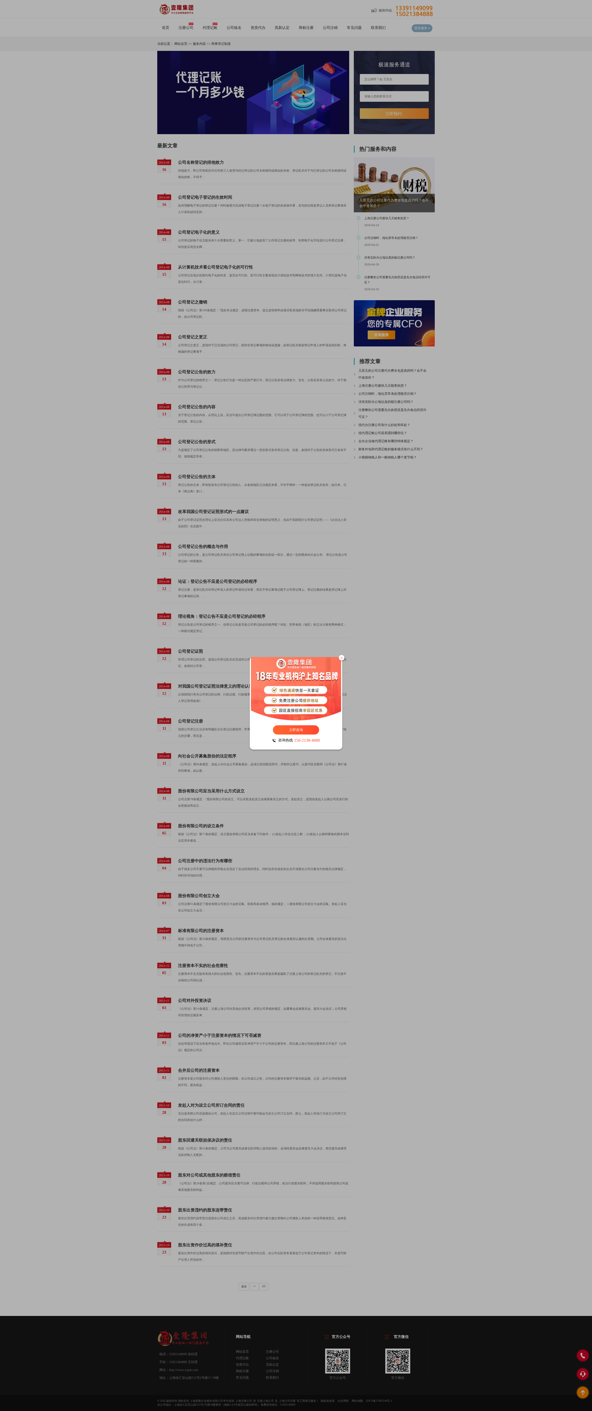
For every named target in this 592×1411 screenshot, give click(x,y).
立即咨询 (296, 730)
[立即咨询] (296, 689)
